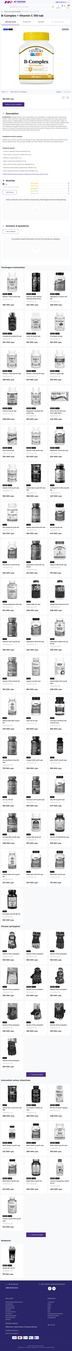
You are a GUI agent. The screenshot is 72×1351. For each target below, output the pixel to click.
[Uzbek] (68, 2)
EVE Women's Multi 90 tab (11, 565)
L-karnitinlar (51, 1302)
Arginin (49, 1304)
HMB (49, 1309)
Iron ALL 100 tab (8, 799)
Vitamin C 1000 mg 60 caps (11, 296)
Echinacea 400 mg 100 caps (35, 799)
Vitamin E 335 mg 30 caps (11, 488)
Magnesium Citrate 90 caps (35, 641)
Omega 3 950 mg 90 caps (34, 760)
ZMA (49, 1311)
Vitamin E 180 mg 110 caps (58, 565)
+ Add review (9, 192)
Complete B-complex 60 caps (12, 336)
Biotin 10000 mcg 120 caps (34, 1145)
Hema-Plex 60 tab (8, 450)
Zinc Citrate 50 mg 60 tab (11, 527)
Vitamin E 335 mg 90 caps (34, 450)
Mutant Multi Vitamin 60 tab (59, 604)
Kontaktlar (8, 1309)
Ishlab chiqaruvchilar (10, 1315)
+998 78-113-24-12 (11, 1288)
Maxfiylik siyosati (9, 1305)
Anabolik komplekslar (53, 1315)
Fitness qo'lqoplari (10, 926)
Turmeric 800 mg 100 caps (11, 837)
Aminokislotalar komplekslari (55, 1313)
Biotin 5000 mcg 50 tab (34, 1181)
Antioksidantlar (52, 1317)
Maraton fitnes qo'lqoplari (11, 954)
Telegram (52, 1324)
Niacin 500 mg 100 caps (57, 874)
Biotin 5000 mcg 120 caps (11, 1181)
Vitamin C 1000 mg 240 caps (12, 373)
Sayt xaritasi (8, 1313)
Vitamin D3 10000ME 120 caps (59, 837)
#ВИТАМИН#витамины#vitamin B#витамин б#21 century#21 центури (26, 174)
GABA (49, 1307)
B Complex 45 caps (56, 336)
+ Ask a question (10, 231)
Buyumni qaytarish (10, 1311)
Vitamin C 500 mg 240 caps (35, 373)
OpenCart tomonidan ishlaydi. (36, 1345)
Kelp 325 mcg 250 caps (57, 799)
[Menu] (2, 2)
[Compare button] (67, 97)
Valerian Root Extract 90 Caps (35, 527)
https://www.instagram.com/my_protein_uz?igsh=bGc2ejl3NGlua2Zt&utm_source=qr (49, 1288)
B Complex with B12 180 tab (11, 914)
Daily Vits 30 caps (32, 720)
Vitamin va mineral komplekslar (12, 11)
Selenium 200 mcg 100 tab (11, 641)
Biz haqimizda (9, 1304)
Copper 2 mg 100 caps (33, 681)
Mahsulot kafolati (9, 1307)
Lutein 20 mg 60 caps (33, 336)
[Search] (53, 6)
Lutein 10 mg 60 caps (57, 373)
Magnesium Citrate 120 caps (59, 450)
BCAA (49, 1305)
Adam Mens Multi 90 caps (34, 874)
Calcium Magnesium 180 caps (12, 604)
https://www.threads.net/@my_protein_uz (54, 1288)
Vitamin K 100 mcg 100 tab (11, 681)
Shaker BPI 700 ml (9, 1268)
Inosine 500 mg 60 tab (33, 837)
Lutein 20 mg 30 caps (9, 411)
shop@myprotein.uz (11, 1330)
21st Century (23, 91)
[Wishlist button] (63, 97)
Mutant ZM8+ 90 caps (33, 604)
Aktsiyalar (8, 1319)
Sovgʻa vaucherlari (10, 1317)
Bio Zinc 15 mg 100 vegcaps (59, 1108)
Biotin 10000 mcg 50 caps (58, 760)
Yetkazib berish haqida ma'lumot (14, 1302)
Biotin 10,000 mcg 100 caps (11, 1145)
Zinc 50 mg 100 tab (56, 527)
